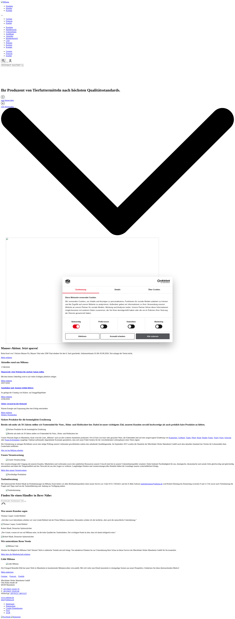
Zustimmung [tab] (80, 289)
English (9, 23)
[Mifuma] (5, 2)
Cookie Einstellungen (14, 608)
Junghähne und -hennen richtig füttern (17, 388)
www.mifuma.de (7, 598)
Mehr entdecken (7, 572)
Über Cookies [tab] (154, 289)
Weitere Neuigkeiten (9, 415)
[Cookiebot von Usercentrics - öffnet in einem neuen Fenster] (159, 281)
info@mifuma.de (7, 600)
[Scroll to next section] (117, 235)
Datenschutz (10, 606)
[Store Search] (25, 501)
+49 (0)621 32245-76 (11, 589)
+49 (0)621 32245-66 (11, 591)
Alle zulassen (152, 336)
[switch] (103, 326)
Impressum (10, 604)
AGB (8, 613)
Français (9, 21)
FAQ (8, 610)
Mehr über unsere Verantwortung (14, 470)
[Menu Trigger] (2, 15)
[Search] (3, 61)
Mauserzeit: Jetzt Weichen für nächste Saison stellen (22, 372)
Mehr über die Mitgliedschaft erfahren (15, 554)
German (9, 19)
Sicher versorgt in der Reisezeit (14, 404)
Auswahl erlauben (117, 336)
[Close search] (7, 62)
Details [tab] (118, 289)
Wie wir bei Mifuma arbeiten (12, 450)
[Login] (10, 61)
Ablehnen (82, 336)
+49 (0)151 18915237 (18, 593)
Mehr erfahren (6, 358)
